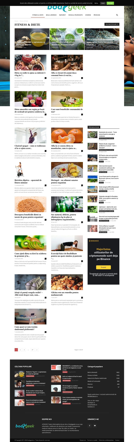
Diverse (88, 15)
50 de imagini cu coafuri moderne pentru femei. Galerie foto (72, 388)
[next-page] (37, 349)
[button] (117, 15)
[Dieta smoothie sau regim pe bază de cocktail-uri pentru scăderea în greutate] (30, 99)
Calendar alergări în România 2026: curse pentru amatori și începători (108, 198)
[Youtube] (95, 426)
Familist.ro (91, 407)
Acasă (16, 21)
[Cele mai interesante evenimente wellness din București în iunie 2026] (92, 168)
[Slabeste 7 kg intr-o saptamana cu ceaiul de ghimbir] (32, 39)
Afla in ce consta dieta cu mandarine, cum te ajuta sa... (64, 147)
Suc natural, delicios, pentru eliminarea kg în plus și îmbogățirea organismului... (63, 217)
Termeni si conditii (92, 440)
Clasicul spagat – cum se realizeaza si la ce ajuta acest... (30, 147)
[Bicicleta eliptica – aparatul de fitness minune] (30, 170)
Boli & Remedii (51, 15)
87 (32, 350)
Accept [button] (110, 3)
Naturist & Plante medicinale (106, 138)
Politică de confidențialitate (106, 440)
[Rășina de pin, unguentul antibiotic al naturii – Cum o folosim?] (92, 146)
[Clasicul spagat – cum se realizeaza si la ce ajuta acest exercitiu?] (30, 135)
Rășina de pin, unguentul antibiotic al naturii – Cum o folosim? (107, 146)
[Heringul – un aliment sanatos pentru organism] (67, 170)
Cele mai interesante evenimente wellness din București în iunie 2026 (107, 168)
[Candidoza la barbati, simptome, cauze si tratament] (19, 383)
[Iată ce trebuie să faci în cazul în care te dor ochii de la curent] (56, 378)
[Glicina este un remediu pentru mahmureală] (67, 282)
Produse (97, 15)
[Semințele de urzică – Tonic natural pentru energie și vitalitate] (92, 134)
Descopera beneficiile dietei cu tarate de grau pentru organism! (29, 215)
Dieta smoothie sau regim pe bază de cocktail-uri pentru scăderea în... (30, 110)
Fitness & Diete (37, 15)
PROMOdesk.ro (93, 396)
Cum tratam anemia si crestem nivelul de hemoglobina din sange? (72, 399)
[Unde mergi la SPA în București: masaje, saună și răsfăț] (92, 189)
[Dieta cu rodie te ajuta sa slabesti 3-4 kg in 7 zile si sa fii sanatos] (30, 62)
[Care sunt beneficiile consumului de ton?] (67, 99)
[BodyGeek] (67, 6)
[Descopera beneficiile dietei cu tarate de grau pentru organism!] (30, 204)
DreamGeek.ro (92, 405)
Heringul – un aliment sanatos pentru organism (64, 181)
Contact (117, 440)
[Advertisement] (102, 84)
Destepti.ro (91, 403)
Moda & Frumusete (75, 15)
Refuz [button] (96, 3)
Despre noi (83, 440)
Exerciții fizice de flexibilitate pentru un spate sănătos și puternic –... (66, 256)
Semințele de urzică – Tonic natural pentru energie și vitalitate (108, 134)
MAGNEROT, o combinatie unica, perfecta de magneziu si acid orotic (72, 368)
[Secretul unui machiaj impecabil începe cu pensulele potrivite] (92, 219)
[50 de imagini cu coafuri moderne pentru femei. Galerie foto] (56, 388)
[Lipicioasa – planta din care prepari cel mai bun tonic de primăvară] (92, 209)
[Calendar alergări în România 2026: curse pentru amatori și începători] (92, 198)
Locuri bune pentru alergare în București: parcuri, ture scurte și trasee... (109, 178)
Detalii (103, 3)
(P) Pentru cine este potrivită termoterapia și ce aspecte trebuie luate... (108, 157)
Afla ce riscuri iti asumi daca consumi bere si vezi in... (63, 74)
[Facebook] (90, 426)
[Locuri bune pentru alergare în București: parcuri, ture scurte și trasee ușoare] (92, 178)
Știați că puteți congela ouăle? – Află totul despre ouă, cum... (29, 293)
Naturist (62, 15)
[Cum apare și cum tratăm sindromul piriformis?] (30, 316)
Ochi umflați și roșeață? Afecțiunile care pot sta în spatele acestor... (107, 228)
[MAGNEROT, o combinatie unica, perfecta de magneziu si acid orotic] (56, 367)
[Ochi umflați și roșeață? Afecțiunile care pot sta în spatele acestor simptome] (92, 228)
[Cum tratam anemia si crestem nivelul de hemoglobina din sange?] (56, 399)
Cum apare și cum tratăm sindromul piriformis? (26, 328)
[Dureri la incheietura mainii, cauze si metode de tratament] (19, 402)
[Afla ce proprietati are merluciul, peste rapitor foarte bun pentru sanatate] (102, 39)
